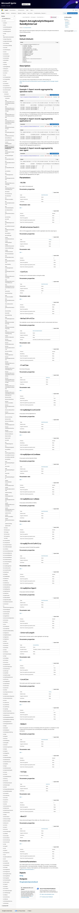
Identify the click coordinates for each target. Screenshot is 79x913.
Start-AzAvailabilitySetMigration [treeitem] (9, 463)
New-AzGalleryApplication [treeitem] (9, 267)
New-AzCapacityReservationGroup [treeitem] (9, 261)
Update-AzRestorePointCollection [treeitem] (9, 520)
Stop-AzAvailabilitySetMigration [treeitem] (9, 470)
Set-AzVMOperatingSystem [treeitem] (9, 446)
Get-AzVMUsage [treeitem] (8, 235)
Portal (65, 13)
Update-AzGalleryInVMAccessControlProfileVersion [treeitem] (9, 509)
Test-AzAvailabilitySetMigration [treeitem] (9, 477)
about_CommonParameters (27, 869)
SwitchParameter (44, 194)
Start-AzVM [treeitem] (7, 466)
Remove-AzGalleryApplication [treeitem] (9, 354)
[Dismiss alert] (77, 2)
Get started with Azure (72, 13)
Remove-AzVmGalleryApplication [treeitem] (9, 424)
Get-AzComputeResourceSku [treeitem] (9, 168)
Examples (67, 22)
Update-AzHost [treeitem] (8, 513)
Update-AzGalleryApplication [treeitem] (9, 495)
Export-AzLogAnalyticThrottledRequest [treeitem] (9, 152)
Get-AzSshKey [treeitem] (7, 217)
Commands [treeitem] (6, 94)
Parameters (67, 23)
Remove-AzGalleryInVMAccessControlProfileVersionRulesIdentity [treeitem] (9, 374)
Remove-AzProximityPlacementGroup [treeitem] (9, 406)
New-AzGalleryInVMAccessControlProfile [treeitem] (9, 276)
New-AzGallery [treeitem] (8, 264)
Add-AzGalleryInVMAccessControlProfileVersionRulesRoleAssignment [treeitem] (9, 121)
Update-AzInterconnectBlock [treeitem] (9, 516)
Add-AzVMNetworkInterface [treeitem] (9, 135)
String (50, 239)
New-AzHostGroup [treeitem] (8, 293)
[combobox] (7, 18)
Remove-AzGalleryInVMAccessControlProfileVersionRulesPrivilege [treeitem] (9, 380)
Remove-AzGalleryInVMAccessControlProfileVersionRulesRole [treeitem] (9, 386)
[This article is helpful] (74, 31)
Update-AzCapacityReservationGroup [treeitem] (9, 489)
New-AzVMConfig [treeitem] (8, 315)
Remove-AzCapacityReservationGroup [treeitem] (9, 348)
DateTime (48, 377)
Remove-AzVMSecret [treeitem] (9, 433)
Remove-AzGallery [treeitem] (8, 351)
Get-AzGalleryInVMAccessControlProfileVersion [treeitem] (9, 188)
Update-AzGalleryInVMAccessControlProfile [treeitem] (9, 504)
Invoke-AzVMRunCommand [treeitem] (9, 251)
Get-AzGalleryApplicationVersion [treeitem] (9, 178)
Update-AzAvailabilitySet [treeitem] (8, 481)
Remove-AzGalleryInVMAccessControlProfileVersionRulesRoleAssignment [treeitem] (9, 393)
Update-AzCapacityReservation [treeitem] (9, 484)
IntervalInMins (36, 645)
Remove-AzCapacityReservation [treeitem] (9, 343)
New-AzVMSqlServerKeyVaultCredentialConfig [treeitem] (9, 332)
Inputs (66, 25)
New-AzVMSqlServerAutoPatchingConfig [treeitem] (9, 327)
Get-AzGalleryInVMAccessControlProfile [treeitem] (9, 183)
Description (67, 20)
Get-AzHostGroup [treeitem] (8, 193)
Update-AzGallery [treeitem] (8, 492)
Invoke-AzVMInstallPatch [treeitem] (8, 241)
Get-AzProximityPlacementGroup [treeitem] (9, 203)
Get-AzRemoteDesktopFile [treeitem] (9, 207)
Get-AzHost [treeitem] (7, 191)
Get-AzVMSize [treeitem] (7, 233)
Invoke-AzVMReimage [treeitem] (9, 248)
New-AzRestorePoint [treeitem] (9, 303)
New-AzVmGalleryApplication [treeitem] (9, 318)
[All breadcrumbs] (21, 17)
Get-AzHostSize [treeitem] (8, 195)
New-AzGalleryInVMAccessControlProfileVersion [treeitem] (9, 281)
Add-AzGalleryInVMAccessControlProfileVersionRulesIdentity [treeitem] (9, 102)
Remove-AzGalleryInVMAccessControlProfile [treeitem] (9, 363)
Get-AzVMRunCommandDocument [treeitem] (9, 230)
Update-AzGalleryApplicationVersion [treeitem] (9, 500)
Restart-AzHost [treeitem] (8, 436)
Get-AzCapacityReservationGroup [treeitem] (9, 163)
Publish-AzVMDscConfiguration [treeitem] (9, 336)
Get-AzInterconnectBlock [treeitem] (9, 198)
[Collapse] (14, 16)
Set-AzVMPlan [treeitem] (7, 449)
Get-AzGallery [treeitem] (7, 171)
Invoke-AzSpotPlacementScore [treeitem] (9, 238)
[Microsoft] (2, 10)
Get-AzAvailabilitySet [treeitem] (9, 155)
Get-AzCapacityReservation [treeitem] (9, 158)
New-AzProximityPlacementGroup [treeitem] (9, 300)
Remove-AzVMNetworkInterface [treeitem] (9, 427)
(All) (20, 207)
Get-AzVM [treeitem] (7, 219)
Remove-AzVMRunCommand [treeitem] (9, 431)
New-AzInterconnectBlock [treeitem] (9, 296)
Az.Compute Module (27, 27)
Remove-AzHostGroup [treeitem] (9, 399)
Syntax (66, 19)
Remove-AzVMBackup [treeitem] (9, 421)
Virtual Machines (40, 17)
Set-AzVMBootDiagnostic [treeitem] (9, 443)
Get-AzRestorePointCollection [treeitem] (9, 213)
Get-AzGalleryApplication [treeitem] (9, 174)
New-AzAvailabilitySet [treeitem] (9, 253)
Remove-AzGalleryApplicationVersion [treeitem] (9, 358)
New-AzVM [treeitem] (7, 313)
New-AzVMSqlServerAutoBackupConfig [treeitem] (9, 322)
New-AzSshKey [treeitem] (8, 310)
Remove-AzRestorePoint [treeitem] (9, 409)
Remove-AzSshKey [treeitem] (8, 417)
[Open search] (73, 10)
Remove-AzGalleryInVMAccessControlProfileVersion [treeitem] (9, 368)
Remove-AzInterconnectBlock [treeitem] (9, 402)
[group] (39, 97)
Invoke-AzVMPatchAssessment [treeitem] (9, 245)
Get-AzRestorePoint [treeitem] (9, 210)
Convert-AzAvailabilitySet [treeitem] (8, 143)
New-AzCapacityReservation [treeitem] (9, 256)
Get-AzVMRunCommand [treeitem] (9, 226)
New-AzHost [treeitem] (7, 291)
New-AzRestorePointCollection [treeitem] (9, 307)
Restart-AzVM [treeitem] (7, 438)
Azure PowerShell (26, 17)
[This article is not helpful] (76, 31)
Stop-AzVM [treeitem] (7, 473)
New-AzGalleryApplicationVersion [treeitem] (9, 271)
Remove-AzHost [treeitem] (8, 397)
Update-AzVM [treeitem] (7, 525)
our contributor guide (27, 896)
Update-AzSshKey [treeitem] (8, 523)
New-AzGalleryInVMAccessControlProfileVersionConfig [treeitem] (9, 287)
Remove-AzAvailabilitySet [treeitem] (8, 340)
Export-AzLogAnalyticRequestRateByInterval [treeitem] (9, 147)
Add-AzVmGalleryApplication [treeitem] (9, 131)
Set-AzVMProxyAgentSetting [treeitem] (9, 452)
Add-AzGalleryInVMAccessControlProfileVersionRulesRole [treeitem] (9, 115)
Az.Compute (33, 17)
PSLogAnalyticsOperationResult (29, 882)
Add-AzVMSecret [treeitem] (8, 137)
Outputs (66, 27)
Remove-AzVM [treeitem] (8, 419)
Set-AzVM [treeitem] (7, 440)
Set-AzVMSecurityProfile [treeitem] (9, 457)
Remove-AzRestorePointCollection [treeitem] (9, 413)
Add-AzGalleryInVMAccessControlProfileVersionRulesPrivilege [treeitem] (9, 109)
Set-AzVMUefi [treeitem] (7, 459)
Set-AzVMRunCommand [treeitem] (9, 455)
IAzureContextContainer (37, 330)
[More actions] (58, 17)
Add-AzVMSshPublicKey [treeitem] (9, 140)
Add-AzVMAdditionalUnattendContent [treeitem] (9, 127)
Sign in (76, 10)
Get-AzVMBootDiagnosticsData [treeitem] (9, 223)
